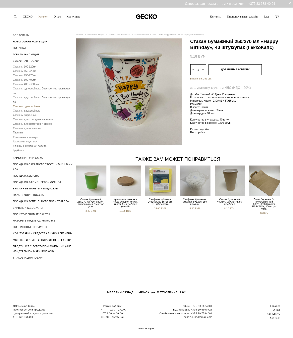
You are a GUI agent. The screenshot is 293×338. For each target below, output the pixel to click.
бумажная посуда (96, 34)
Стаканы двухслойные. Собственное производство (42, 99)
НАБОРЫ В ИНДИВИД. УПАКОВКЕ (34, 220)
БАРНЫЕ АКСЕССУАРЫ (28, 208)
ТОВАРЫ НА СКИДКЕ (26, 54)
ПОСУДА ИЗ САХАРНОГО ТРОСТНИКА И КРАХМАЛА (43, 167)
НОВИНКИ (19, 48)
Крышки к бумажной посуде (29, 145)
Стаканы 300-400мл (24, 79)
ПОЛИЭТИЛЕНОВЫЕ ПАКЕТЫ (31, 214)
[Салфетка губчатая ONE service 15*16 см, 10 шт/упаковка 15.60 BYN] (160, 181)
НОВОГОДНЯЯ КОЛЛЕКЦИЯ (30, 41)
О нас (57, 16)
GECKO (27, 16)
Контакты (215, 16)
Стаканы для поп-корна (27, 128)
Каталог (43, 16)
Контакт (275, 317)
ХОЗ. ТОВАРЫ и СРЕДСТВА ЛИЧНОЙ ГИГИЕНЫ (42, 233)
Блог (266, 16)
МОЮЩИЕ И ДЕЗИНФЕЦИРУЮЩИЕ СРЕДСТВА (42, 240)
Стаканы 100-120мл (24, 66)
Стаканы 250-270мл (24, 75)
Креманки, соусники (25, 141)
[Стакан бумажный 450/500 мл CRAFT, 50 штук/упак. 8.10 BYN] (230, 181)
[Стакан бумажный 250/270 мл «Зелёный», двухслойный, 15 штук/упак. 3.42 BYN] (91, 181)
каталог (79, 34)
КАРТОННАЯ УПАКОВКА (28, 158)
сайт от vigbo (146, 329)
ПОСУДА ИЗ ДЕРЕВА (26, 175)
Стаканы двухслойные (26, 110)
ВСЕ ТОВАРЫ (21, 35)
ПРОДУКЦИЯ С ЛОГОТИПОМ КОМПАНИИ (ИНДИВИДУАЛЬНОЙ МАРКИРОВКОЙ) (42, 249)
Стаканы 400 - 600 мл (26, 84)
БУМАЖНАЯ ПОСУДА (26, 61)
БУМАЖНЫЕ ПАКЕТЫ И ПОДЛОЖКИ (35, 188)
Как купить (73, 16)
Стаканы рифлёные (24, 115)
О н (275, 310)
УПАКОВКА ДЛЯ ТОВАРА (28, 257)
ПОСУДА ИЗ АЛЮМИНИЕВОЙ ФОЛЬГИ (37, 182)
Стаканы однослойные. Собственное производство (42, 90)
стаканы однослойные (119, 34)
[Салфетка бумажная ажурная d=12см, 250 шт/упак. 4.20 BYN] (195, 181)
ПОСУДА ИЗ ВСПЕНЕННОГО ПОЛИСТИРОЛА (41, 201)
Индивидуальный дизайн (242, 16)
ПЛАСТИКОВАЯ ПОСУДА (28, 195)
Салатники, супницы (25, 137)
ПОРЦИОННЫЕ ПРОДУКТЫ (30, 227)
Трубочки (18, 150)
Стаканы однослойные (26, 106)
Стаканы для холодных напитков (33, 119)
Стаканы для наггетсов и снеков (32, 123)
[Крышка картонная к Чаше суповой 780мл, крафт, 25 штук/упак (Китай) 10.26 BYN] (125, 181)
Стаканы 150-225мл (24, 71)
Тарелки (18, 132)
